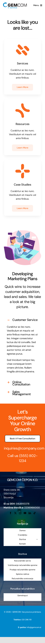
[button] (22, 320)
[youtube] (25, 513)
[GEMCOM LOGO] (14, 2)
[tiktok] (34, 513)
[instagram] (20, 513)
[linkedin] (30, 513)
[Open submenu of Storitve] (37, 539)
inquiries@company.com (24, 448)
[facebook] (10, 513)
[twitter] (15, 513)
